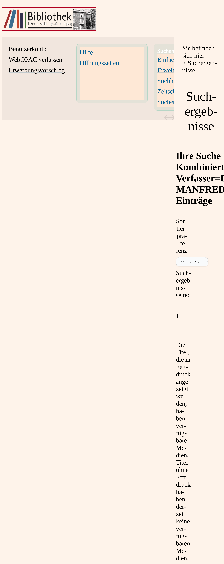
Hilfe (86, 52)
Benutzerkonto (28, 48)
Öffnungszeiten (99, 62)
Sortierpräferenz (181, 236)
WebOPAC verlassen (35, 59)
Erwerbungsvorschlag (37, 70)
